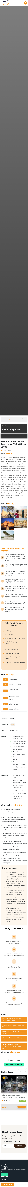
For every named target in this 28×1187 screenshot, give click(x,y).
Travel (12, 724)
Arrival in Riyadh (11, 679)
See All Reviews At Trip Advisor (14, 1064)
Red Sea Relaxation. (12, 709)
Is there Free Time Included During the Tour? (14, 1039)
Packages (8, 419)
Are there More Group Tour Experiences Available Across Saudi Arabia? (14, 1046)
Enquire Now (9, 436)
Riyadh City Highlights (12, 684)
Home (3, 419)
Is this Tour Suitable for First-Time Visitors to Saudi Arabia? (14, 1019)
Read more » (21, 1106)
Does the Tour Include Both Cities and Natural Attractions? (14, 1026)
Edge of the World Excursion (11, 691)
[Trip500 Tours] (4, 1166)
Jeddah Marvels (11, 704)
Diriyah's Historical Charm (12, 698)
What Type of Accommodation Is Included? (14, 1032)
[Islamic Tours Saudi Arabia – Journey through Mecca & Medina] (14, 1084)
